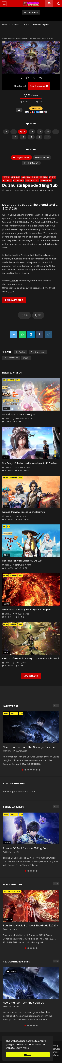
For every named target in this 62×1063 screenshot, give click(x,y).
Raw (27, 180)
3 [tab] (28, 770)
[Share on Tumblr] (39, 334)
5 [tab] (34, 770)
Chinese (35, 177)
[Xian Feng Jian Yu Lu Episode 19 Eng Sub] (31, 540)
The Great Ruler (11, 358)
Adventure (15, 177)
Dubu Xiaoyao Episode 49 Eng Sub (19, 414)
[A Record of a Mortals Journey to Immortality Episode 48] (31, 638)
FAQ (47, 38)
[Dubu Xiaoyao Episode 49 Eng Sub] (31, 394)
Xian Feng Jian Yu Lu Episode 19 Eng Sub (22, 560)
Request (56, 1048)
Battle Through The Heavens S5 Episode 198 (31, 17)
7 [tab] (39, 770)
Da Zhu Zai (20, 352)
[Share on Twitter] (13, 334)
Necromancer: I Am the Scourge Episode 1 (29, 747)
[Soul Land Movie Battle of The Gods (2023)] (31, 905)
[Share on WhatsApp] (22, 334)
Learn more (22, 1048)
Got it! (27, 1054)
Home (4, 24)
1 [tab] (22, 770)
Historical (7, 180)
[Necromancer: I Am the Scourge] (31, 983)
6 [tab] (36, 770)
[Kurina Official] (31, 3)
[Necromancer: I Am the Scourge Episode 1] (31, 727)
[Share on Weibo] (48, 334)
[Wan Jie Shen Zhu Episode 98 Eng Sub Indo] (31, 492)
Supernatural (46, 180)
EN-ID (5, 478)
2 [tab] (25, 770)
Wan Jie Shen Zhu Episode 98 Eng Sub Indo (23, 512)
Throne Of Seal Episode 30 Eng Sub (25, 848)
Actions (15, 24)
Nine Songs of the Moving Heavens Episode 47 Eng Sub (29, 463)
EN (4, 380)
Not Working (8, 38)
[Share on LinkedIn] (31, 334)
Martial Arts (18, 180)
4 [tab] (31, 770)
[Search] (58, 3)
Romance (34, 180)
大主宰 (26, 358)
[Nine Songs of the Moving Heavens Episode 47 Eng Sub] (31, 443)
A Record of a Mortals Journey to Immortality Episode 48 (30, 658)
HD (8, 526)
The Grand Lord (37, 352)
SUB (17, 380)
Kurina (8, 190)
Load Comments (31, 676)
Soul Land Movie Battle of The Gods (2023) (30, 925)
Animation (26, 177)
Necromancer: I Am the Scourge (23, 1002)
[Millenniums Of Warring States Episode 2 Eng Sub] (31, 589)
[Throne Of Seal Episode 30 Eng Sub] (31, 828)
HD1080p (10, 380)
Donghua (43, 177)
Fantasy (52, 177)
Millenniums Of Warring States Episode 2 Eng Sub (26, 609)
